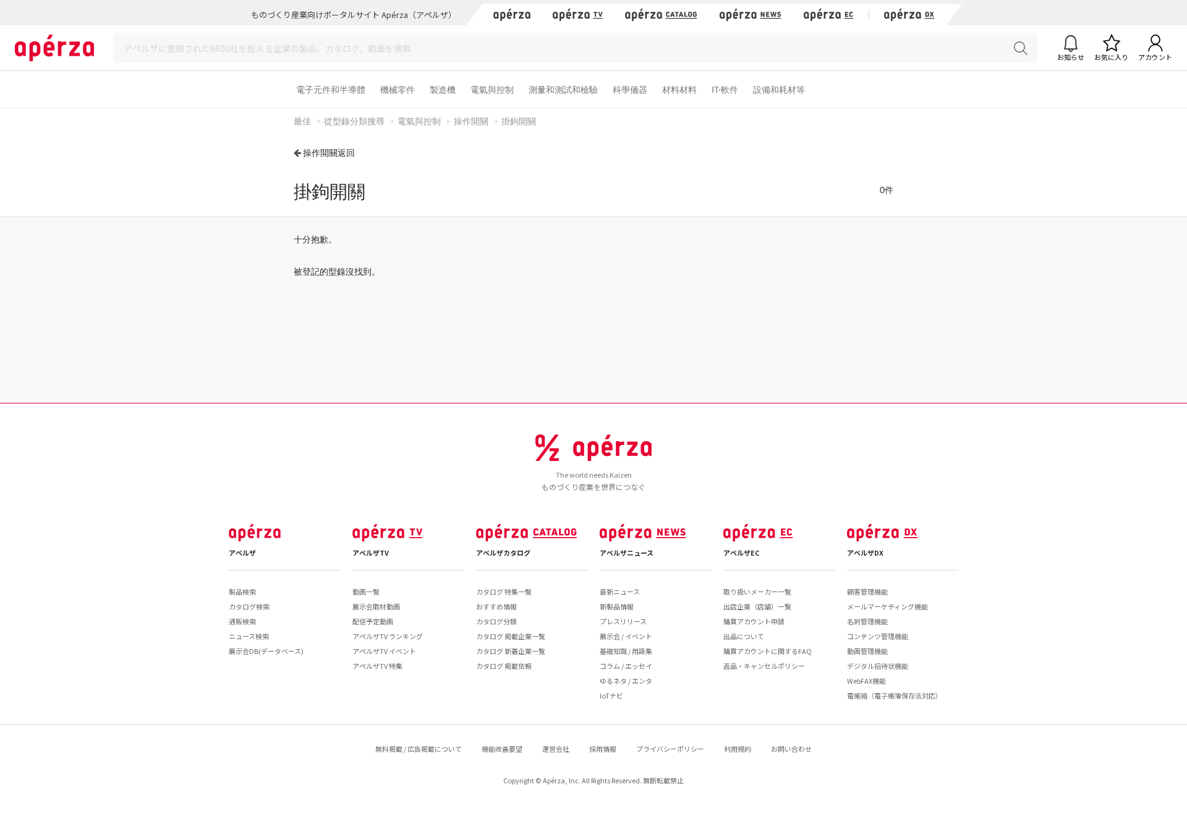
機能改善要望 (502, 749)
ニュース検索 (249, 636)
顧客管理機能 (867, 591)
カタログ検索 (249, 606)
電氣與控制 (492, 89)
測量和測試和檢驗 (563, 89)
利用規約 (737, 749)
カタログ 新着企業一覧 (510, 651)
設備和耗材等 (779, 89)
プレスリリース (623, 621)
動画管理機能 (867, 651)
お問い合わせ (791, 749)
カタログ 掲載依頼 (504, 666)
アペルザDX (865, 552)
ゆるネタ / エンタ (626, 681)
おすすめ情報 (496, 606)
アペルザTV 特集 (377, 666)
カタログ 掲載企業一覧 (510, 636)
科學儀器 (630, 89)
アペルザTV (370, 552)
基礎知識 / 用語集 (626, 651)
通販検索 (242, 621)
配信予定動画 (372, 621)
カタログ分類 (496, 621)
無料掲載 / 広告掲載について (418, 749)
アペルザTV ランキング (387, 636)
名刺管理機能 (867, 621)
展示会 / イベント (626, 636)
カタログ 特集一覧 (504, 591)
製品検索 (242, 591)
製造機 (443, 89)
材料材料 (679, 89)
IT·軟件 (725, 89)
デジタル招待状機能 (877, 666)
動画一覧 (366, 591)
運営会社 (555, 749)
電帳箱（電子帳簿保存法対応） (894, 695)
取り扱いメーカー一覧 (757, 591)
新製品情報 (617, 606)
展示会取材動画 (376, 606)
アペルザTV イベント (384, 651)
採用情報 (602, 749)
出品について (743, 636)
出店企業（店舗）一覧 (757, 606)
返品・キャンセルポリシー (764, 666)
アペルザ (242, 552)
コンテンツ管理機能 (877, 636)
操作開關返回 (329, 152)
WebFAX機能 (866, 681)
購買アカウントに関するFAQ (767, 651)
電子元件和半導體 (330, 89)
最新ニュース (620, 591)
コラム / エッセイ (626, 666)
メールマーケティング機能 (887, 606)
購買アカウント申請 (754, 621)
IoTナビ (611, 695)
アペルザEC (741, 552)
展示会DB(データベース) (266, 651)
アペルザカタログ (503, 552)
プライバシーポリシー (670, 749)
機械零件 (397, 89)
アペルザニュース (626, 552)
